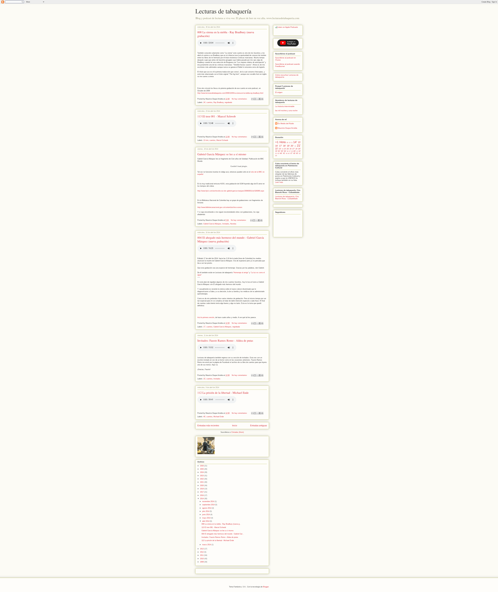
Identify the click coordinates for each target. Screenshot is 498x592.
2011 (202, 555)
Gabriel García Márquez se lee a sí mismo (221, 154)
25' (288, 149)
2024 (202, 472)
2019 (202, 489)
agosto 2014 (207, 508)
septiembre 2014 (208, 505)
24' (204, 102)
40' (204, 417)
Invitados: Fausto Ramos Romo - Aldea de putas (225, 340)
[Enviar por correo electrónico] (252, 99)
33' (282, 151)
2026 (202, 466)
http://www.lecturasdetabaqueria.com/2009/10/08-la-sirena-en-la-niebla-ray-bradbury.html (230, 93)
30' (276, 151)
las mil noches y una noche (286, 110)
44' (281, 153)
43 (276, 153)
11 (292, 142)
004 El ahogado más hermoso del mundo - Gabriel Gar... (223, 534)
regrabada (228, 102)
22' (276, 148)
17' (204, 327)
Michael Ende (218, 417)
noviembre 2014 (208, 501)
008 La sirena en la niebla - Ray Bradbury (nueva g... (221, 524)
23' (280, 149)
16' (276, 146)
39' (292, 151)
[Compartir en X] (257, 99)
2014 (202, 499)
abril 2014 (206, 521)
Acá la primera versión (205, 317)
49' (297, 153)
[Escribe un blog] (255, 99)
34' (285, 151)
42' (300, 151)
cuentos (209, 102)
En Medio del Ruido (286, 123)
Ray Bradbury (218, 102)
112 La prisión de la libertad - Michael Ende (223, 392)
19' (288, 146)
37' (290, 151)
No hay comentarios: (240, 99)
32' (279, 151)
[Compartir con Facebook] (259, 99)
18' (284, 146)
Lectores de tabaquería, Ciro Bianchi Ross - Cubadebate (287, 197)
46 (286, 153)
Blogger (266, 587)
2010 (202, 559)
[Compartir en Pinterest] (262, 99)
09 (287, 142)
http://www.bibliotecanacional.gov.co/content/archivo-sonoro (219, 207)
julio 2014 (206, 511)
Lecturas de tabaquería (223, 11)
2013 (202, 549)
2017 (202, 492)
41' (297, 151)
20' (292, 146)
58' (276, 155)
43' (278, 153)
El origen (278, 92)
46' (289, 153)
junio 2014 (206, 514)
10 (289, 142)
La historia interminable (284, 106)
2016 (202, 495)
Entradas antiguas (258, 425)
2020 (202, 485)
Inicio (234, 425)
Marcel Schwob (222, 140)
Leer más (279, 182)
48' (294, 153)
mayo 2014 (206, 518)
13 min (205, 140)
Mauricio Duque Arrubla (287, 128)
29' (299, 149)
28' (296, 149)
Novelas (233, 224)
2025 (202, 469)
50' (300, 153)
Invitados (225, 224)
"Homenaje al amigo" (241, 273)
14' (295, 142)
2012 (202, 552)
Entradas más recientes (208, 425)
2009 (202, 562)
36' (288, 151)
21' (299, 145)
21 (295, 146)
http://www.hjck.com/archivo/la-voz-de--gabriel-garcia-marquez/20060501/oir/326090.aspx (230, 191)
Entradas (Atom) (237, 432)
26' (291, 149)
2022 (202, 479)
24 (282, 149)
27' (293, 149)
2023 (202, 476)
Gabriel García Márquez (212, 224)
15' (204, 379)
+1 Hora (280, 142)
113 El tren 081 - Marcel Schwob (216, 116)
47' (291, 153)
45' (284, 153)
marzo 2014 (207, 545)
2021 (202, 482)
